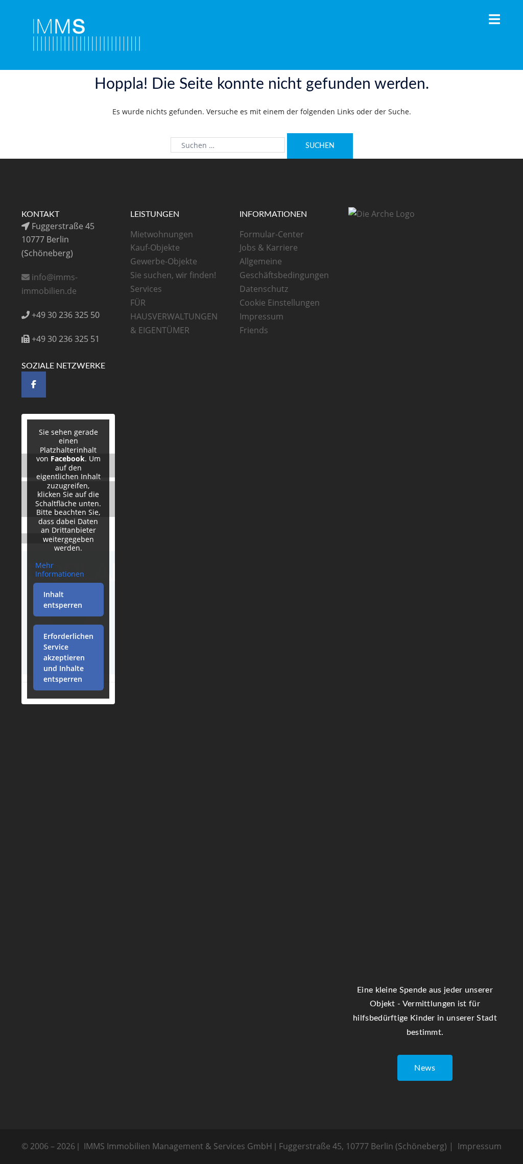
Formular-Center (272, 234)
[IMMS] (87, 34)
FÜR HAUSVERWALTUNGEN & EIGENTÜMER (174, 316)
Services (146, 288)
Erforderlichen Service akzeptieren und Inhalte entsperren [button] (68, 657)
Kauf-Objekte (155, 247)
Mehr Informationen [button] (59, 570)
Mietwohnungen (161, 234)
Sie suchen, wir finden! (173, 275)
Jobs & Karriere (269, 247)
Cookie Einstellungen (280, 302)
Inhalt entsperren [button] (62, 599)
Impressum (261, 316)
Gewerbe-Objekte (163, 261)
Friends (254, 330)
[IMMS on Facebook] (33, 385)
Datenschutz (264, 288)
